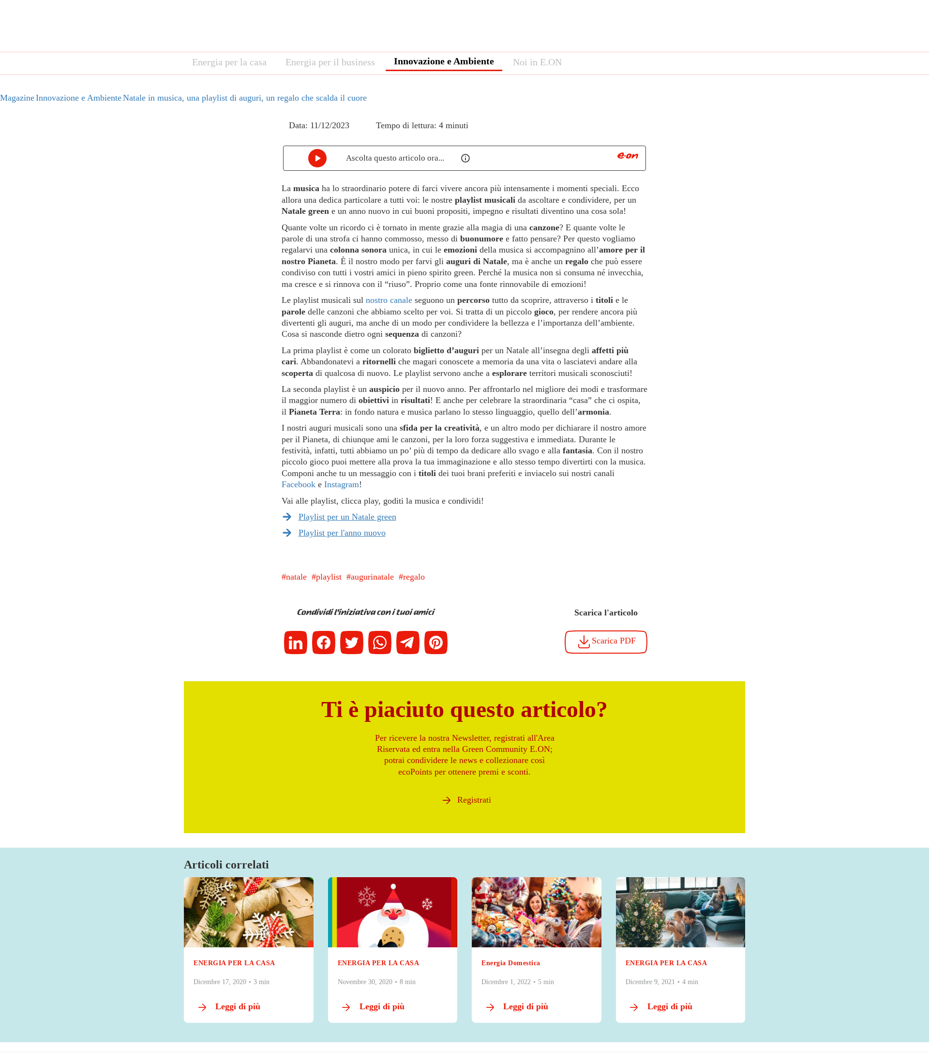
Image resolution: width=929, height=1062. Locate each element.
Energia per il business (330, 62)
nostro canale (389, 300)
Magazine (17, 98)
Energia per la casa (229, 62)
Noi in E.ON (537, 62)
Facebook (298, 484)
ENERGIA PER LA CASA (234, 963)
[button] (275, 134)
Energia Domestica (510, 963)
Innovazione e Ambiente (444, 61)
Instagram (341, 484)
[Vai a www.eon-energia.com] (627, 155)
